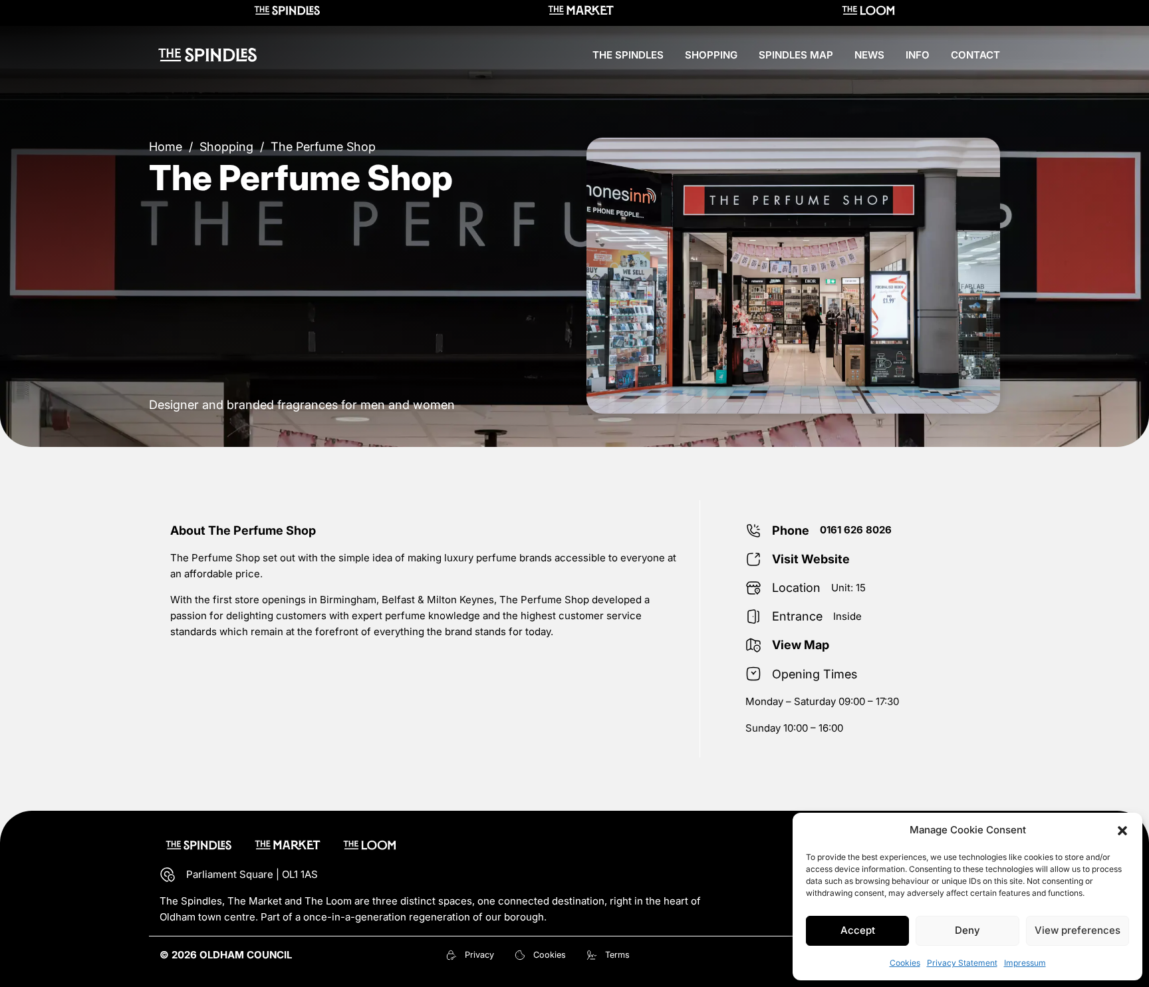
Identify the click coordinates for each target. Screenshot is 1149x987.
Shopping (711, 55)
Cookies (905, 963)
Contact (975, 55)
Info (918, 55)
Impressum (1025, 963)
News (869, 55)
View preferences (1077, 930)
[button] (1122, 830)
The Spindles (628, 55)
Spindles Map (796, 55)
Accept (857, 930)
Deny (967, 930)
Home (165, 146)
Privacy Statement (962, 963)
